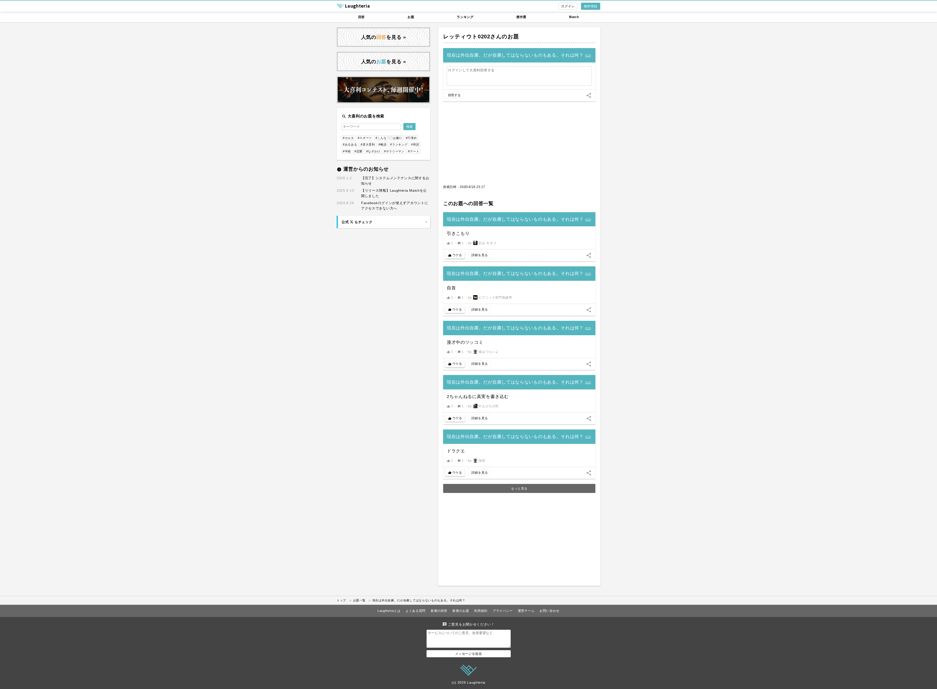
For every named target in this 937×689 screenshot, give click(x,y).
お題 (410, 17)
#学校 (347, 151)
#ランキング (398, 144)
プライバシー (503, 611)
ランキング (465, 17)
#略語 (382, 144)
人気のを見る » (383, 37)
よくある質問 (416, 611)
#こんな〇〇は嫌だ (389, 138)
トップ (341, 600)
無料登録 (590, 6)
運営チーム (526, 611)
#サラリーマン (394, 151)
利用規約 (481, 611)
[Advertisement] (519, 145)
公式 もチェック (357, 222)
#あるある (350, 144)
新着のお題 (460, 611)
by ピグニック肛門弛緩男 (490, 297)
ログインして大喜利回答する (471, 70)
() (588, 55)
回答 (361, 17)
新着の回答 (439, 611)
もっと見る (519, 488)
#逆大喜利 (368, 144)
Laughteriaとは (388, 611)
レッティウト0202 (466, 36)
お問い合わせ (550, 611)
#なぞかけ (373, 151)
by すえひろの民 (483, 406)
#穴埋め (411, 138)
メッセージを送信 (468, 654)
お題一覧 (359, 600)
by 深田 (476, 460)
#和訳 (415, 144)
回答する (454, 95)
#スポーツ (365, 138)
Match (574, 17)
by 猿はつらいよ (483, 352)
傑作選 (521, 17)
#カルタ (348, 138)
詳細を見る (479, 255)
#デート (413, 151)
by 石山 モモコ (482, 243)
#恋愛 (359, 151)
